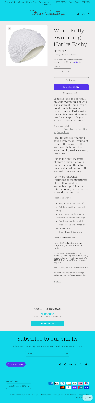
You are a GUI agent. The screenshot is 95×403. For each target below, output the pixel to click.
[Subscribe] (67, 353)
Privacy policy (58, 394)
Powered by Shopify (32, 394)
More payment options (71, 93)
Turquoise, (76, 129)
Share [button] (58, 282)
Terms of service (70, 394)
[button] (5, 14)
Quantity (57, 66)
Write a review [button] (47, 323)
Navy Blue (63, 132)
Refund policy (46, 394)
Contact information (82, 397)
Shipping (57, 55)
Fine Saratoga (20, 394)
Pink (65, 129)
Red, (59, 129)
